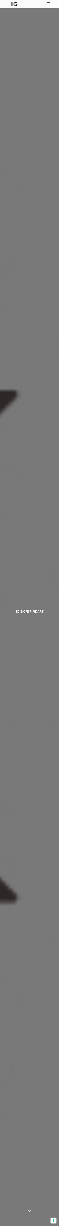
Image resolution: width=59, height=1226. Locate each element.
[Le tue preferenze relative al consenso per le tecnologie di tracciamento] (53, 1220)
